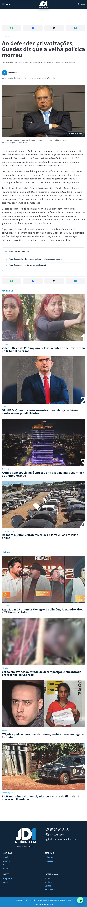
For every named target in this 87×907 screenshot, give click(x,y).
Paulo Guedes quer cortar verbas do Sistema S (27, 265)
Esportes (6, 861)
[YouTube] (59, 829)
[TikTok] (63, 829)
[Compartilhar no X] (54, 28)
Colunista (49, 857)
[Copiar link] (75, 28)
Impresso (49, 861)
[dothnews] (47, 904)
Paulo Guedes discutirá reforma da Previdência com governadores (35, 259)
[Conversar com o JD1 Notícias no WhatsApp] (80, 900)
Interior (6, 868)
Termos (48, 878)
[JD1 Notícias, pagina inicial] (43, 4)
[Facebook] (47, 829)
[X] (55, 829)
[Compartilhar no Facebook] (33, 28)
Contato (48, 886)
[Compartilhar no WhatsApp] (11, 28)
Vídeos (5, 882)
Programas (7, 878)
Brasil (5, 857)
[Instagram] (51, 829)
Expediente (49, 889)
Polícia (5, 864)
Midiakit (48, 882)
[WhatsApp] (67, 829)
